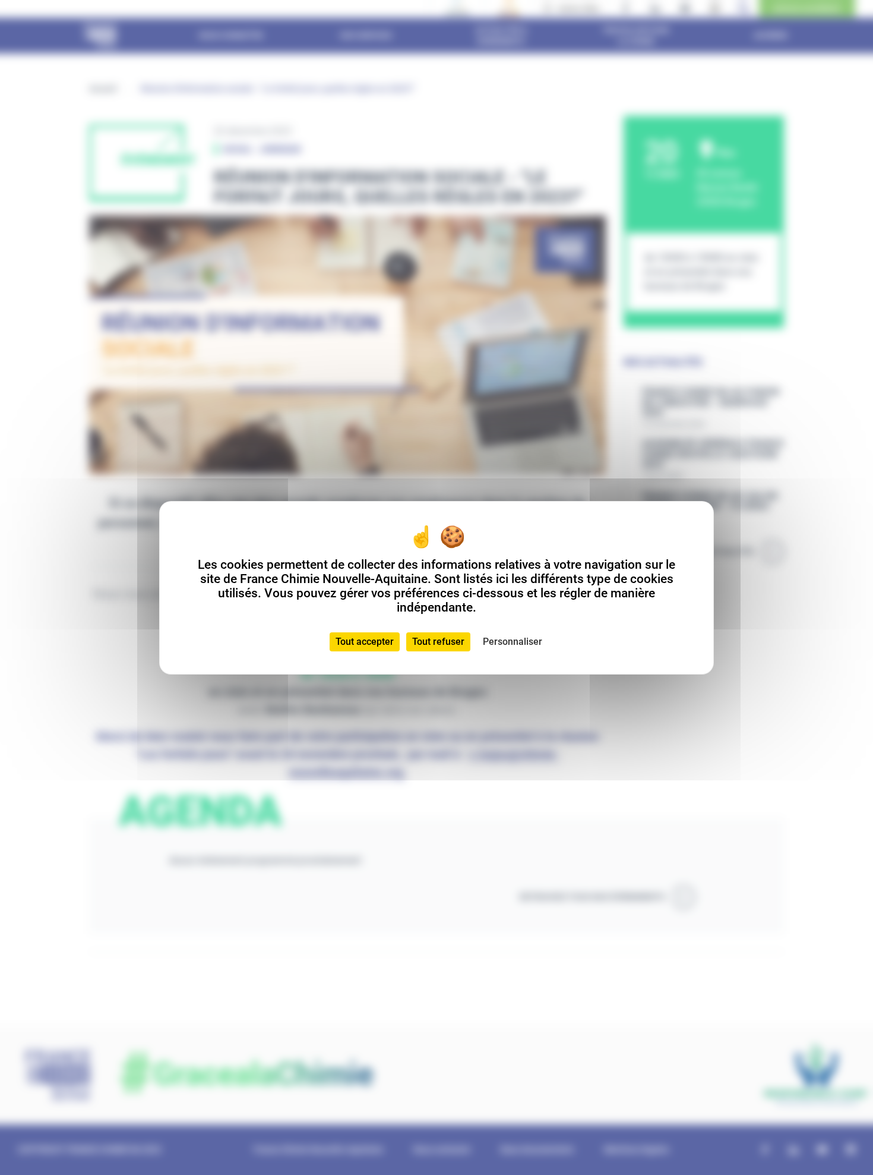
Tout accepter (365, 641)
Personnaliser (512, 641)
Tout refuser (438, 641)
